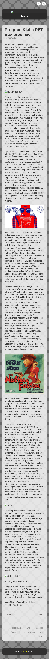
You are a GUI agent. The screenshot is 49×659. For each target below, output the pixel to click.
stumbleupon (30, 632)
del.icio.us (16, 628)
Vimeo (44, 4)
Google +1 (15, 632)
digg (42, 632)
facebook (40, 628)
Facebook (39, 4)
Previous (10, 614)
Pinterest (40, 636)
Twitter (28, 628)
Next (41, 614)
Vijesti (42, 623)
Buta (25, 652)
